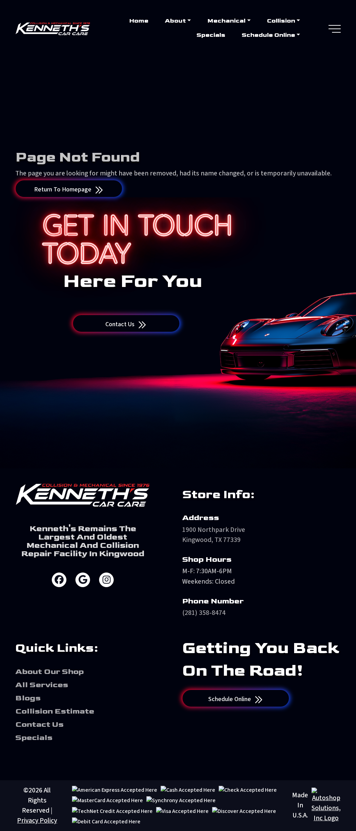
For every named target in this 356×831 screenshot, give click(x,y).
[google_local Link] (82, 580)
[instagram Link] (106, 580)
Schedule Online (268, 35)
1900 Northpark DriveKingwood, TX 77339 (213, 535)
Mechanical (226, 20)
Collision (281, 20)
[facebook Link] (59, 580)
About (175, 20)
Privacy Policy (37, 820)
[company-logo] (52, 28)
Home (138, 20)
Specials (210, 35)
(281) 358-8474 (204, 613)
